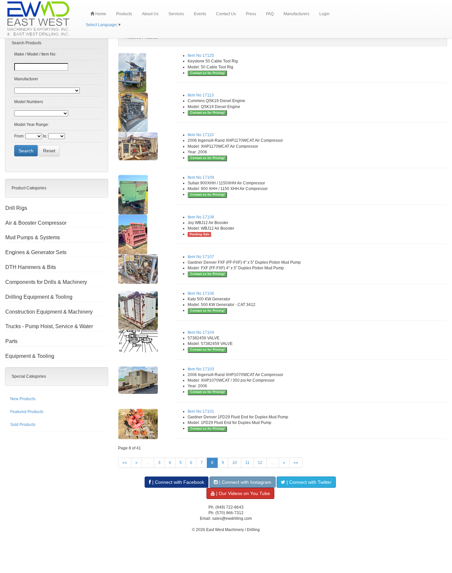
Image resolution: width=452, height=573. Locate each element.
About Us (150, 14)
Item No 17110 (201, 135)
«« (124, 462)
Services (176, 14)
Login (324, 14)
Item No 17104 (201, 332)
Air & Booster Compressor (36, 223)
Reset (49, 150)
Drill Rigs (16, 208)
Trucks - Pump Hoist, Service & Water (49, 326)
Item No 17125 (201, 55)
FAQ (270, 14)
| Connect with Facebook (177, 482)
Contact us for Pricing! (207, 73)
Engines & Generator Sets (36, 252)
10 (234, 462)
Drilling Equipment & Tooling (38, 297)
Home (100, 14)
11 (247, 462)
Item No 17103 (201, 369)
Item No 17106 (201, 293)
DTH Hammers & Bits (30, 267)
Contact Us (226, 14)
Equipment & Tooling (29, 356)
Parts (11, 341)
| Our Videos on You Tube (242, 493)
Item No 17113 (201, 95)
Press (251, 14)
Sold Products (22, 424)
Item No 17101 (201, 411)
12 (260, 462)
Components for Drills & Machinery (46, 282)
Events (200, 14)
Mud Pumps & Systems (32, 237)
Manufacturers (296, 14)
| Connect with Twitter (308, 482)
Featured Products (26, 411)
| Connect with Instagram (244, 482)
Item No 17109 (201, 177)
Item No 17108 (201, 217)
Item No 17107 (201, 256)
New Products (22, 399)
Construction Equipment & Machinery (49, 312)
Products (124, 14)
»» (296, 462)
